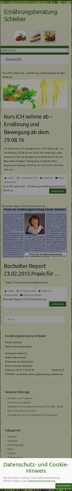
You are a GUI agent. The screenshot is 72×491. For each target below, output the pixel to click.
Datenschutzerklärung (41, 481)
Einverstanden (64, 486)
